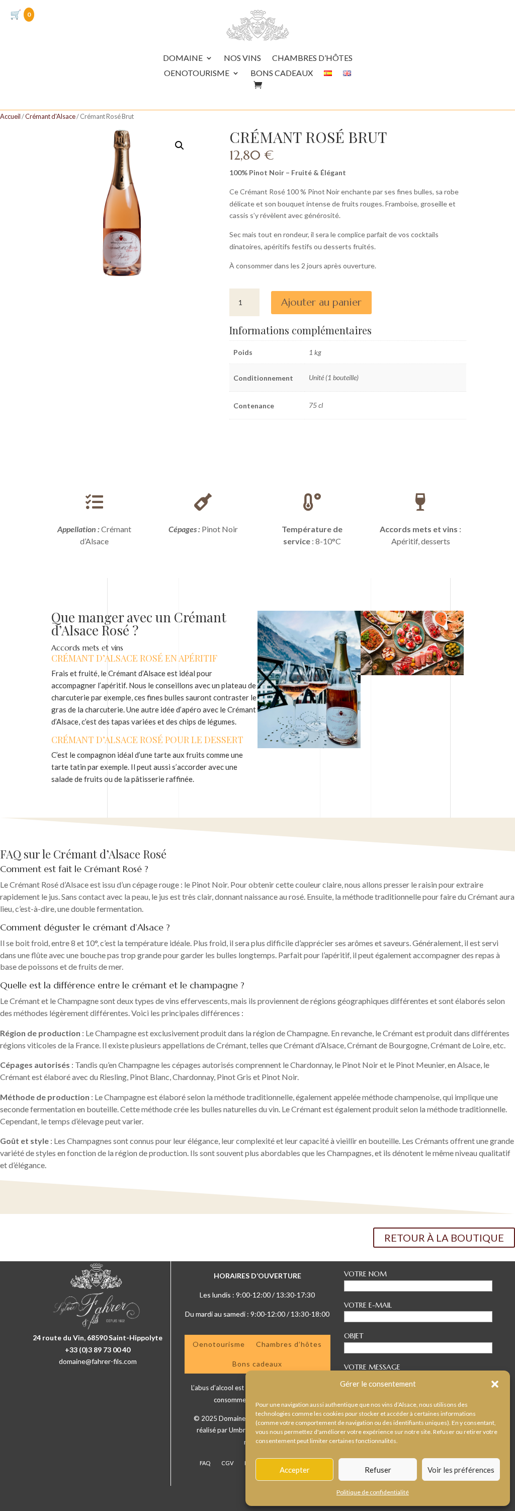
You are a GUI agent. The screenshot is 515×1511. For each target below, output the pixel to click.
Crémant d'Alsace (50, 116)
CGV (227, 1463)
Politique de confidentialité (372, 1492)
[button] (495, 1384)
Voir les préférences (460, 1469)
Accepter (295, 1469)
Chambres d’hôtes (289, 1344)
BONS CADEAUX (281, 73)
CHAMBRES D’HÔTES (312, 58)
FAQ (205, 1463)
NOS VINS (242, 58)
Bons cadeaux (257, 1363)
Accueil (10, 116)
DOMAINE (183, 58)
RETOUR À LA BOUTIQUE (444, 1238)
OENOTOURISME (196, 73)
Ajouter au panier (321, 302)
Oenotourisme (219, 1344)
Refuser (378, 1469)
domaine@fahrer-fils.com (98, 1361)
